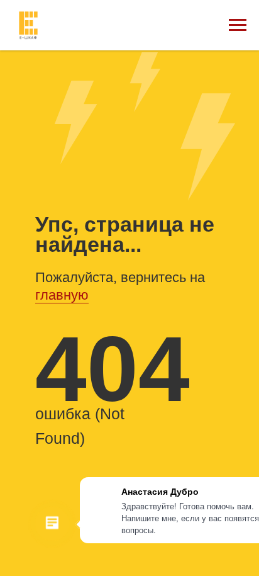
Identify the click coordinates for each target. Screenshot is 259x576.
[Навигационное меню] (237, 25)
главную (62, 295)
